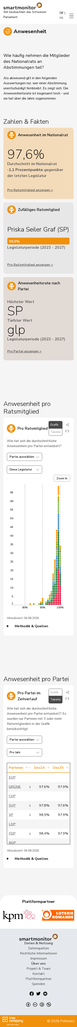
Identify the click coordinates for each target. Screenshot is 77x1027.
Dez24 (39, 767)
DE (62, 13)
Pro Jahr (15, 752)
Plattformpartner (39, 978)
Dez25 (58, 767)
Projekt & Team (38, 968)
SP (11, 814)
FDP (12, 833)
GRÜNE (15, 786)
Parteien (16, 767)
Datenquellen (38, 948)
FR (61, 18)
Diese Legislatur (21, 469)
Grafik (54, 425)
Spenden (38, 984)
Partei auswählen (22, 457)
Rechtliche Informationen (38, 953)
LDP (12, 824)
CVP (12, 796)
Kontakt (39, 973)
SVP (12, 805)
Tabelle (55, 432)
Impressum (38, 958)
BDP (12, 842)
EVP (12, 777)
